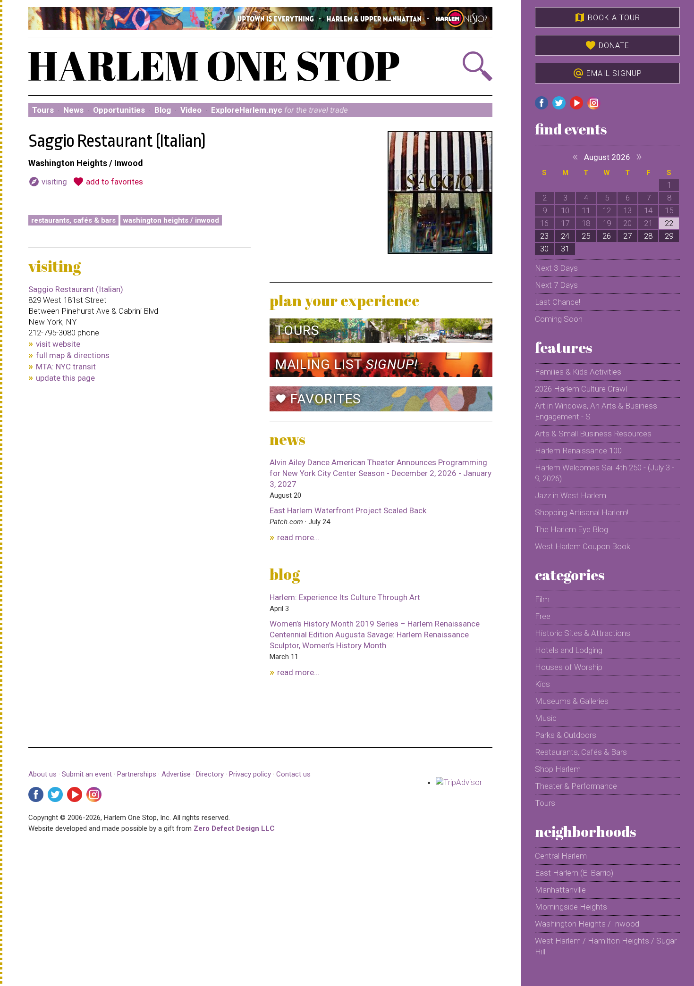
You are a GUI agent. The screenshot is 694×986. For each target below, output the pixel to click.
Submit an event (87, 774)
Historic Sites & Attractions (582, 633)
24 (565, 236)
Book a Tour (607, 17)
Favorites (318, 399)
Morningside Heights (571, 906)
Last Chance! (557, 302)
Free (542, 616)
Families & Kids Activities (578, 371)
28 (648, 236)
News (73, 110)
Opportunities (119, 110)
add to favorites (108, 181)
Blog (162, 110)
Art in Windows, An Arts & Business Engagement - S (596, 411)
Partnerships (137, 774)
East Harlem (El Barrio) (574, 872)
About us (42, 774)
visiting (47, 181)
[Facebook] (35, 794)
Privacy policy (250, 774)
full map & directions (73, 355)
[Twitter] (55, 794)
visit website (58, 344)
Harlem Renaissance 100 (578, 450)
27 (627, 236)
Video (191, 110)
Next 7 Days (556, 285)
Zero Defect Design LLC (234, 828)
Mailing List (346, 364)
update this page (65, 378)
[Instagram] (94, 794)
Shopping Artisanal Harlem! (581, 512)
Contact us (293, 774)
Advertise (176, 774)
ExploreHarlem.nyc (279, 110)
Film (542, 599)
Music (546, 718)
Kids (542, 684)
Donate (607, 45)
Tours (43, 110)
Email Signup (607, 73)
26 (606, 236)
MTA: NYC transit (66, 366)
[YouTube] (74, 794)
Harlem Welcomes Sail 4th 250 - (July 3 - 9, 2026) (604, 473)
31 (565, 248)
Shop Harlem (558, 769)
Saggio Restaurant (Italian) (75, 289)
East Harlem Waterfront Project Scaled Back (348, 510)
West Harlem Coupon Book (582, 546)
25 (586, 236)
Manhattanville (560, 889)
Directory (210, 774)
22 (669, 223)
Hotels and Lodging (568, 650)
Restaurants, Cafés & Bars (73, 220)
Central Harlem (561, 856)
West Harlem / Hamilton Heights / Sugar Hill (606, 946)
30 (544, 248)
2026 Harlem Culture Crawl (581, 388)
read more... (298, 537)
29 (669, 236)
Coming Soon (559, 319)
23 (544, 236)
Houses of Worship (568, 667)
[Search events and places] (457, 66)
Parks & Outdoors (565, 735)
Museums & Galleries (572, 701)
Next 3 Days (556, 268)
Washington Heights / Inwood (171, 220)
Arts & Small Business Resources (593, 433)
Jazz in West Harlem (570, 495)
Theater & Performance (576, 786)
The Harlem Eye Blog (571, 529)
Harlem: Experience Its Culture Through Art (345, 597)
